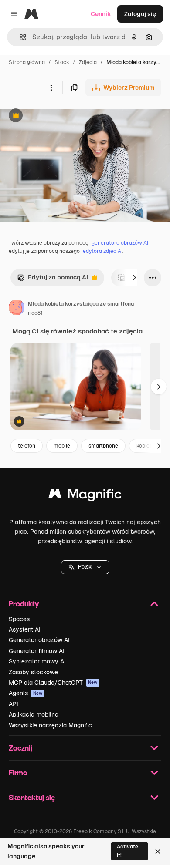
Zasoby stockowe (33, 672)
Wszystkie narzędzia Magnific (50, 725)
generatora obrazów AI (120, 242)
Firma (18, 772)
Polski (85, 566)
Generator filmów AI (37, 651)
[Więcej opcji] (51, 87)
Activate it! (127, 850)
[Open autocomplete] (19, 37)
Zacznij (20, 747)
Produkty (24, 603)
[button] (85, 567)
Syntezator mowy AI (37, 661)
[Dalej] (134, 277)
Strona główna (27, 62)
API (13, 704)
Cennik (101, 14)
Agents (26, 693)
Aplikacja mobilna (33, 714)
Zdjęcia (88, 62)
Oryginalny (60, 116)
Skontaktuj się (32, 797)
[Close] (158, 851)
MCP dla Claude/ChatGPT (53, 683)
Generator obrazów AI (39, 640)
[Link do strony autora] (16, 309)
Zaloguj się (140, 14)
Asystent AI (25, 629)
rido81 (35, 313)
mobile (62, 445)
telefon (26, 445)
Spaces (19, 619)
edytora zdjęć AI (102, 251)
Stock (61, 62)
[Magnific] (85, 496)
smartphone (103, 445)
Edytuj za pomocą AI (52, 279)
